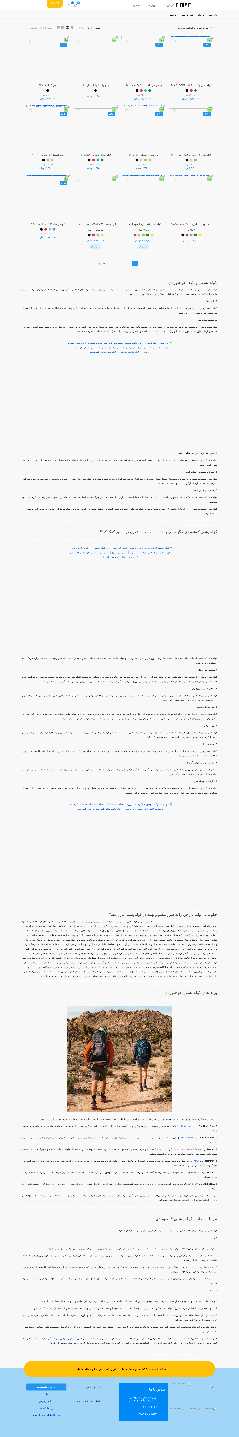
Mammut (195, 1160)
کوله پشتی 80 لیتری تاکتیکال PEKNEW (191, 154)
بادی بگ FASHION (47, 85)
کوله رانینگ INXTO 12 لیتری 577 (48, 224)
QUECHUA (192, 1184)
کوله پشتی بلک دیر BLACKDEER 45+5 (191, 85)
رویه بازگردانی (46, 1408)
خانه (46, 1394)
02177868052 (150, 1407)
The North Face (185, 1126)
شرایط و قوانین (46, 1401)
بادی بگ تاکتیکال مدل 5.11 (95, 85)
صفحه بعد (102, 263)
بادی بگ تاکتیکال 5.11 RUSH (143, 154)
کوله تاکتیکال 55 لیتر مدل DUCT (48, 154)
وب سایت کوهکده (93, 1338)
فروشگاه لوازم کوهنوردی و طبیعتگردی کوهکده (59, 1338)
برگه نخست (213, 15)
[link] (92, 28)
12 (115, 263)
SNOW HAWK (187, 1137)
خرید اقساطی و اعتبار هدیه (46, 1414)
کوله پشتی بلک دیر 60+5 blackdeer (143, 85)
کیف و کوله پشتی (187, 15)
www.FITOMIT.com (148, 1413)
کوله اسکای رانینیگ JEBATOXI (95, 154)
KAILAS (197, 1172)
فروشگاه (201, 15)
